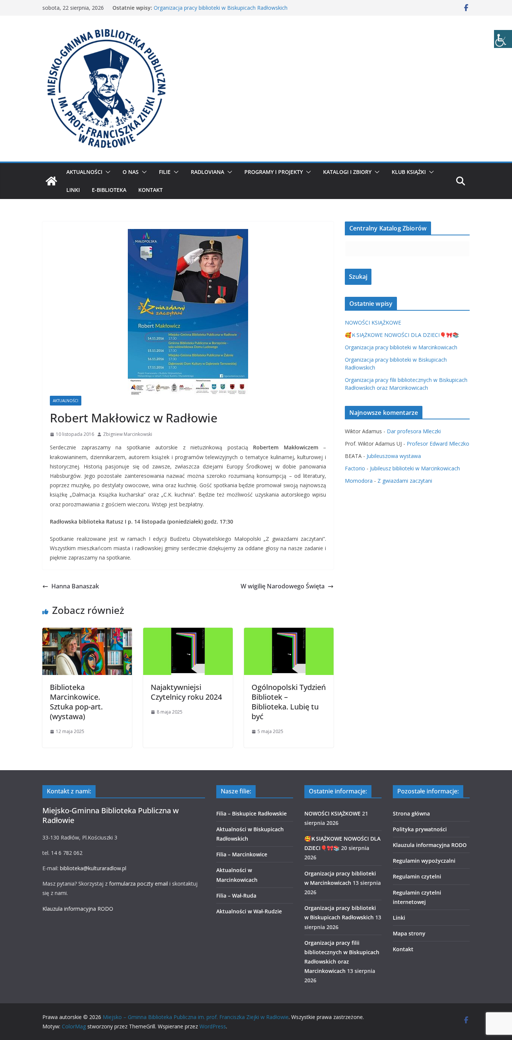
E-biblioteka (109, 189)
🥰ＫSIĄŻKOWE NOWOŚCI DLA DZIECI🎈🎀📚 (402, 334)
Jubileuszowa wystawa (394, 455)
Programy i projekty (273, 171)
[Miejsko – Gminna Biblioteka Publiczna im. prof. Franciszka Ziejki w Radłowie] (51, 181)
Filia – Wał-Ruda (236, 895)
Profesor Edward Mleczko (438, 443)
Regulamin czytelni (417, 876)
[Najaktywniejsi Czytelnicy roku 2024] (188, 633)
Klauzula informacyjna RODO (77, 908)
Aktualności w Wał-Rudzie (249, 911)
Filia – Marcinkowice (241, 854)
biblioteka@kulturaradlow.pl (93, 868)
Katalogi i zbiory (347, 171)
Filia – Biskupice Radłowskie (251, 813)
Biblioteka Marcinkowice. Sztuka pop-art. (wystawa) (76, 701)
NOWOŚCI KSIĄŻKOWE (373, 322)
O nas (131, 171)
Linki (73, 189)
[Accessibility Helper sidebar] (503, 39)
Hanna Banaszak (75, 586)
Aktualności (84, 171)
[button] (106, 172)
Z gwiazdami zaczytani (404, 480)
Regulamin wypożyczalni (424, 860)
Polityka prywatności (420, 829)
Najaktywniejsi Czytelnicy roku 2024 (186, 692)
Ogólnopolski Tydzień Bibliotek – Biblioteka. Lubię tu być (289, 701)
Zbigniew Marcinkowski (127, 434)
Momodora (359, 480)
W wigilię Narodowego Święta (283, 586)
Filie (165, 171)
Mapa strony (409, 933)
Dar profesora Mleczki (414, 431)
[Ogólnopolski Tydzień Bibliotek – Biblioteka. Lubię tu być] (289, 633)
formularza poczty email (138, 883)
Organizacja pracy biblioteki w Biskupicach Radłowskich (220, 7)
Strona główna (411, 813)
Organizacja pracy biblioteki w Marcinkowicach (401, 347)
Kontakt (150, 189)
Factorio (355, 468)
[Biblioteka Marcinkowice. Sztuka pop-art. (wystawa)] (87, 633)
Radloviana (207, 171)
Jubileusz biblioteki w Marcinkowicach (415, 468)
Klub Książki (409, 171)
